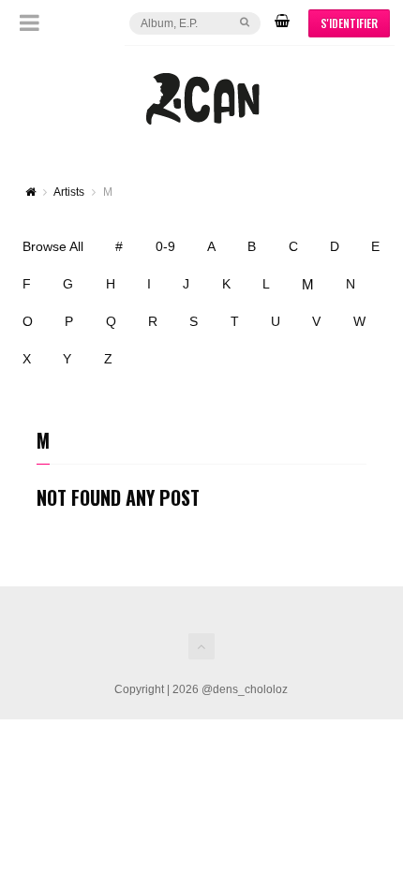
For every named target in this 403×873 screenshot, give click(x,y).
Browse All (52, 246)
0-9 (165, 246)
